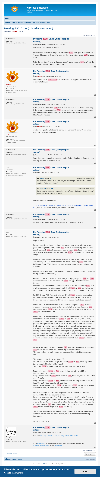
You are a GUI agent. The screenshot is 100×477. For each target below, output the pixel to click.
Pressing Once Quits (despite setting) (51, 40)
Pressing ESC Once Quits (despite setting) (28, 28)
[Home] (15, 8)
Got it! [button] (85, 471)
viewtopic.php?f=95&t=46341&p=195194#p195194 (59, 436)
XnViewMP (58, 445)
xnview (42, 178)
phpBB (43, 463)
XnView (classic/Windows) (41, 445)
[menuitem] (7, 18)
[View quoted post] (51, 178)
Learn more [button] (17, 473)
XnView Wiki (41, 443)
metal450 (43, 189)
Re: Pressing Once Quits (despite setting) (51, 72)
